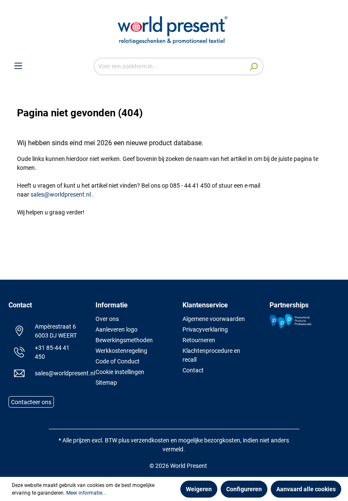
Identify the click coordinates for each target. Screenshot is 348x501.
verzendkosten (150, 440)
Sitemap (106, 382)
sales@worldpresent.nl (61, 194)
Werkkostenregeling (121, 350)
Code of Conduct (117, 361)
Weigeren (199, 489)
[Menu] (18, 66)
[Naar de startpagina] (174, 29)
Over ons (107, 318)
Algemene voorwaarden (213, 318)
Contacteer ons (31, 402)
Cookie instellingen (119, 372)
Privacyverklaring (205, 329)
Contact (193, 370)
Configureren (244, 489)
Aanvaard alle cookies (306, 489)
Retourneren (198, 340)
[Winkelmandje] (334, 67)
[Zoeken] (254, 66)
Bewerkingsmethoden (124, 340)
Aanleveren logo (116, 329)
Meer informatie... (86, 493)
